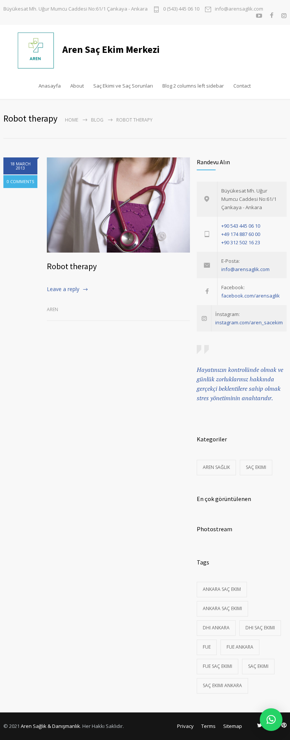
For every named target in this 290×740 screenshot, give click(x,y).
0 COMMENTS (20, 181)
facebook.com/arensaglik (250, 295)
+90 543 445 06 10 (240, 225)
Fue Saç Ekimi (217, 666)
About (77, 85)
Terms (208, 726)
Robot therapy (72, 266)
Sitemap (232, 726)
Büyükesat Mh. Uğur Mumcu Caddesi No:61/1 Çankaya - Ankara (75, 8)
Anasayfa (50, 85)
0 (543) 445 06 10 (181, 9)
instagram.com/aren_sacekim (249, 322)
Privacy (185, 726)
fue (207, 647)
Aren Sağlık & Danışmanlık (50, 726)
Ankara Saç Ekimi (222, 608)
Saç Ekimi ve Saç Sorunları (123, 85)
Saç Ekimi (256, 467)
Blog (97, 120)
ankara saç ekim (222, 589)
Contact (242, 85)
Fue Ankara (240, 647)
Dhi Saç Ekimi (260, 627)
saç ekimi (258, 666)
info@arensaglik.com (239, 9)
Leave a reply (63, 289)
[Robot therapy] (118, 205)
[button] (271, 719)
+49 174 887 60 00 (240, 234)
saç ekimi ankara (222, 685)
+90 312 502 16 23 (240, 242)
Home (71, 120)
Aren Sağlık (216, 467)
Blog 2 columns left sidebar (193, 85)
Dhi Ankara (216, 627)
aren (52, 309)
